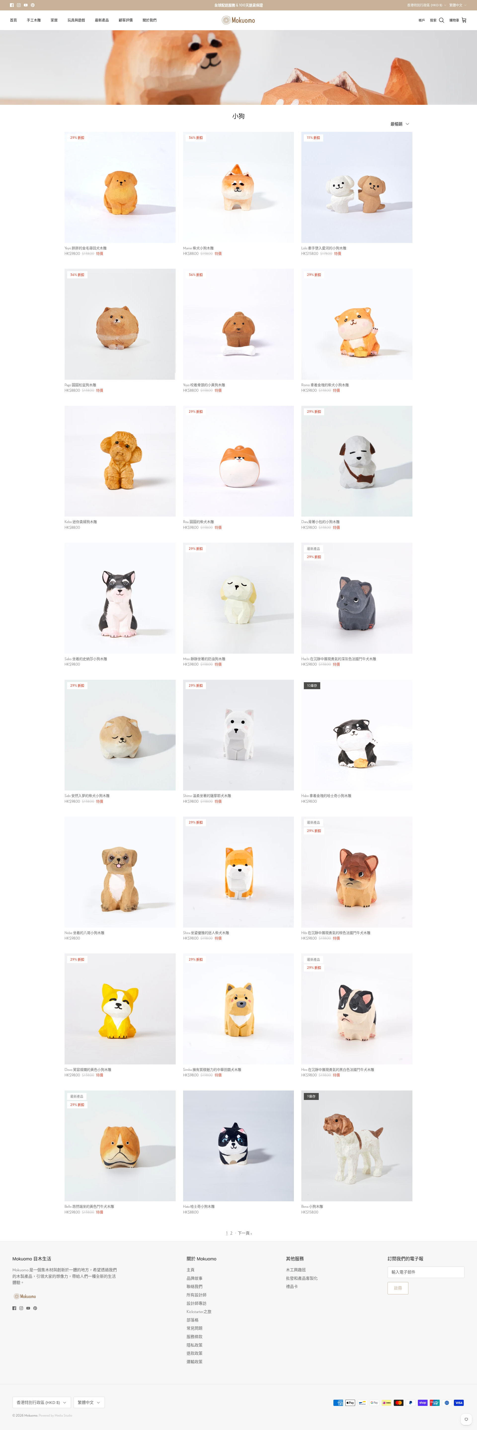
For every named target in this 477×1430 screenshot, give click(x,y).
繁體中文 (455, 5)
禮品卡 (292, 1286)
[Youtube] (26, 5)
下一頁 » (245, 1233)
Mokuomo (31, 1415)
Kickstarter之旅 (199, 1311)
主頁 (191, 1269)
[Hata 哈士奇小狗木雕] (238, 1146)
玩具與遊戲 (76, 20)
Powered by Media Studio (55, 1415)
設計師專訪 (196, 1303)
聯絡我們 (194, 1286)
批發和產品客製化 (302, 1278)
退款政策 (194, 1353)
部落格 (193, 1319)
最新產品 (102, 20)
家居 (54, 20)
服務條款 (194, 1336)
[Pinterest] (33, 5)
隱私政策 (194, 1345)
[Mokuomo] (238, 20)
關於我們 (150, 20)
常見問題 (194, 1328)
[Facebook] (12, 5)
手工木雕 (34, 20)
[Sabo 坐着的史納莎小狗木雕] (120, 598)
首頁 (13, 20)
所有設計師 (196, 1294)
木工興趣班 (296, 1269)
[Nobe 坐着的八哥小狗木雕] (120, 872)
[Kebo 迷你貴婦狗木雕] (120, 461)
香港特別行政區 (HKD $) (424, 5)
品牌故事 (194, 1278)
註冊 (398, 1288)
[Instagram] (19, 5)
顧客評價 (126, 20)
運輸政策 (194, 1361)
